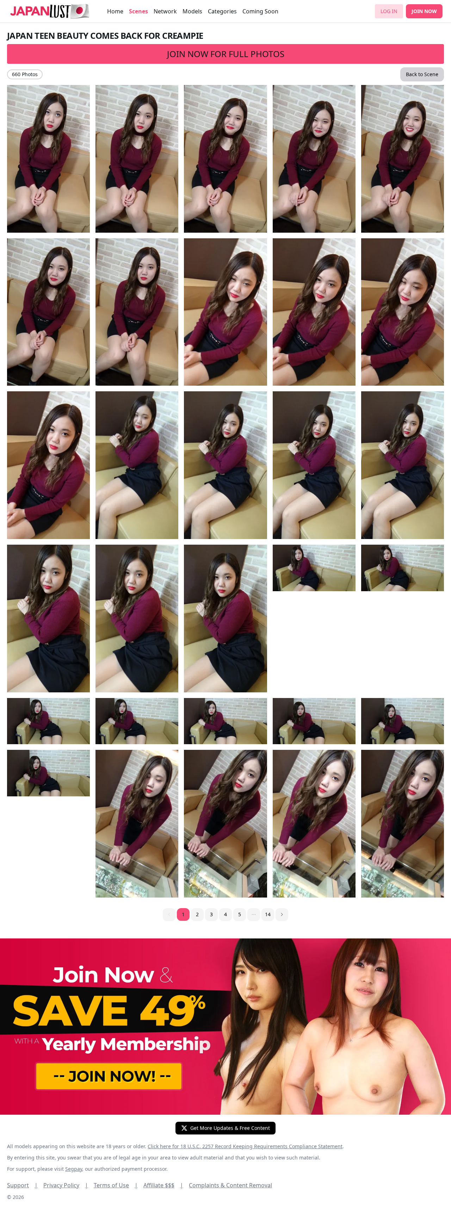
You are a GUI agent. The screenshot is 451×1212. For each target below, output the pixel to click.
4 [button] (225, 914)
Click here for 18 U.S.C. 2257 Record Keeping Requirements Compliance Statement (245, 1146)
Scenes (138, 11)
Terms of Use (116, 1185)
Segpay (73, 1168)
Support (22, 1185)
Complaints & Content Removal (230, 1185)
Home (115, 11)
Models (192, 11)
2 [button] (197, 914)
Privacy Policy (65, 1185)
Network (165, 11)
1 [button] (183, 914)
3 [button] (211, 914)
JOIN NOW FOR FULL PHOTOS (225, 54)
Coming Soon (260, 11)
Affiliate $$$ (163, 1185)
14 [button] (268, 914)
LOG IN (389, 11)
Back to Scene (422, 74)
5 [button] (239, 914)
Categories (222, 11)
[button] (253, 914)
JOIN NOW (424, 11)
